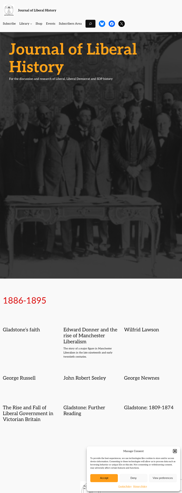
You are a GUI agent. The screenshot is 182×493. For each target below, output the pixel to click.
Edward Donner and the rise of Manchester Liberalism (90, 336)
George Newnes (141, 378)
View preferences (163, 477)
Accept (104, 477)
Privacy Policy (140, 486)
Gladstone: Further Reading (84, 411)
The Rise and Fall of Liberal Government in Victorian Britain (28, 413)
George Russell (19, 378)
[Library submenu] (31, 24)
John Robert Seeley (84, 378)
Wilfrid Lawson (141, 330)
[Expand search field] (90, 23)
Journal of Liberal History (37, 10)
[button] (175, 451)
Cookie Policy (125, 486)
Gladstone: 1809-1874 (149, 408)
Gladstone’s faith (21, 330)
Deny (133, 477)
